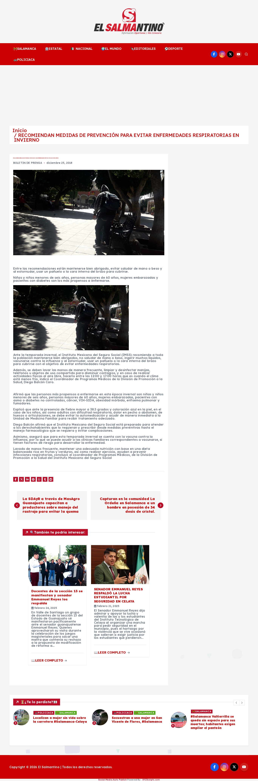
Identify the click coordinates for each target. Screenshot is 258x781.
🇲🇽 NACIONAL (82, 49)
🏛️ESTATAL (53, 49)
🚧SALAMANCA (24, 49)
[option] (52, 717)
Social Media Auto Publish (112, 779)
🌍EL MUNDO (111, 49)
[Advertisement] (129, 93)
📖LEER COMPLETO (47, 660)
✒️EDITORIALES (143, 49)
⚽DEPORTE (174, 49)
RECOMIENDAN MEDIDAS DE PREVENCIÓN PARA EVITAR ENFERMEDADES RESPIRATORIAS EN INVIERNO (126, 137)
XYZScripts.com (151, 779)
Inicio (19, 130)
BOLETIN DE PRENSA (27, 163)
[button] (236, 702)
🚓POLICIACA (24, 60)
